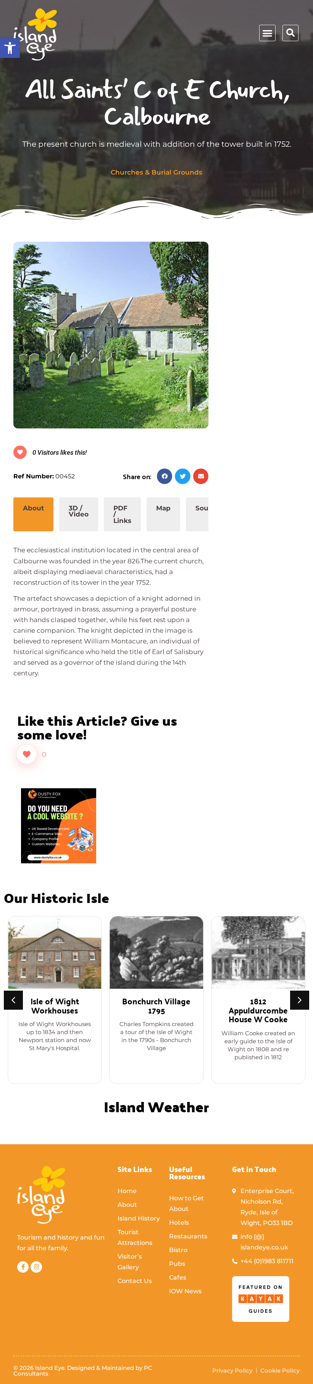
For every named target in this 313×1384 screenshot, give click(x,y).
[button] (10, 48)
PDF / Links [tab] (122, 514)
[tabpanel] (110, 612)
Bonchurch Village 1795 (156, 1005)
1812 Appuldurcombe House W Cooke (258, 1009)
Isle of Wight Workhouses (55, 1005)
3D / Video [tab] (79, 511)
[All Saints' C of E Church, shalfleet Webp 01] (110, 335)
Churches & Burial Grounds (156, 172)
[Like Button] (26, 754)
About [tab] (33, 508)
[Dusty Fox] (58, 861)
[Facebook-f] (23, 1267)
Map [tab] (163, 508)
